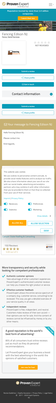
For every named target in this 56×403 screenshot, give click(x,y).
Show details (42, 216)
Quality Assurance (24, 393)
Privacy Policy (17, 198)
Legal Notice (48, 393)
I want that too (28, 18)
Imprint (7, 198)
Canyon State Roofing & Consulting (19, 236)
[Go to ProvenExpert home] (15, 5)
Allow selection (40, 223)
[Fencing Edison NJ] (14, 52)
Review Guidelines (10, 393)
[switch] (30, 204)
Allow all (17, 222)
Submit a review (28, 71)
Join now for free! (28, 367)
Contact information (26, 93)
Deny (46, 230)
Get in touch (29, 84)
